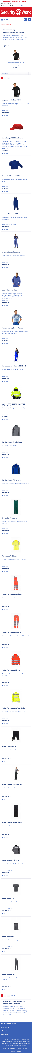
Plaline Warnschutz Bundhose (12, 632)
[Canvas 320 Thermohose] (16, 507)
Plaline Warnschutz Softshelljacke (13, 708)
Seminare (13, 1051)
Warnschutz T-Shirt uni (9, 556)
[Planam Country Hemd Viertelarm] (16, 317)
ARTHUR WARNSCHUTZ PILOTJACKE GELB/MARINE (13, 405)
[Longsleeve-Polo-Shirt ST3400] (16, 54)
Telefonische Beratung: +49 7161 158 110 (14, 1)
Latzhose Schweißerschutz (11, 252)
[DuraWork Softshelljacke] (16, 849)
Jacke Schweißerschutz (9, 290)
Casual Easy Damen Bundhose (12, 784)
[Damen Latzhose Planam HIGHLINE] (16, 355)
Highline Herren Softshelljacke (12, 442)
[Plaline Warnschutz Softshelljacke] (16, 697)
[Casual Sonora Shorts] (16, 735)
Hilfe (4, 1048)
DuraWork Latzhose (8, 974)
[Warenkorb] (29, 19)
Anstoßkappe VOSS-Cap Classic (12, 138)
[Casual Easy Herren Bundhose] (16, 811)
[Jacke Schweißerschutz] (16, 279)
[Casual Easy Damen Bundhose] (16, 773)
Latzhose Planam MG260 (10, 214)
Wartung (25, 1048)
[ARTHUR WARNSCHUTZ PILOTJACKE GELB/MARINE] (16, 393)
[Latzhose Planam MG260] (16, 203)
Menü (6, 20)
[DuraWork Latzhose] (16, 963)
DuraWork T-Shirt (8, 898)
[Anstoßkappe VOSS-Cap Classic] (16, 127)
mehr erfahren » (20, 1015)
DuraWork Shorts (8, 936)
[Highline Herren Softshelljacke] (16, 431)
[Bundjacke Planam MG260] (16, 165)
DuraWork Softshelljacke (10, 860)
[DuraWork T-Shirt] (16, 887)
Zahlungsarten (11, 1048)
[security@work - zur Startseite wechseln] (16, 12)
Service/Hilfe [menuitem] (26, 6)
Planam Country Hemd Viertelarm (13, 328)
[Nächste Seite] (5, 78)
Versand (19, 1048)
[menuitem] (4, 6)
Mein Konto (5, 6)
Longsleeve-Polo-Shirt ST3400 (16, 62)
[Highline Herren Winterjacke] (16, 469)
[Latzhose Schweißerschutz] (16, 241)
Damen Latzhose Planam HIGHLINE (14, 366)
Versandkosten (6, 1041)
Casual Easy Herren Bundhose (12, 822)
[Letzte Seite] (8, 78)
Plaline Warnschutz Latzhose (12, 594)
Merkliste (14, 6)
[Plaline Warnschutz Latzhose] (16, 583)
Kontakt (19, 1051)
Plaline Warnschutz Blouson (11, 670)
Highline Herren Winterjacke (11, 480)
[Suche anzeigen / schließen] (25, 19)
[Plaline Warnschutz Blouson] (16, 659)
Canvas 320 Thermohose (10, 518)
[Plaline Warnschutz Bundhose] (16, 621)
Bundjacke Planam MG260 (11, 176)
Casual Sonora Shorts (9, 746)
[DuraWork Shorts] (16, 925)
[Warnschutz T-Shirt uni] (16, 545)
